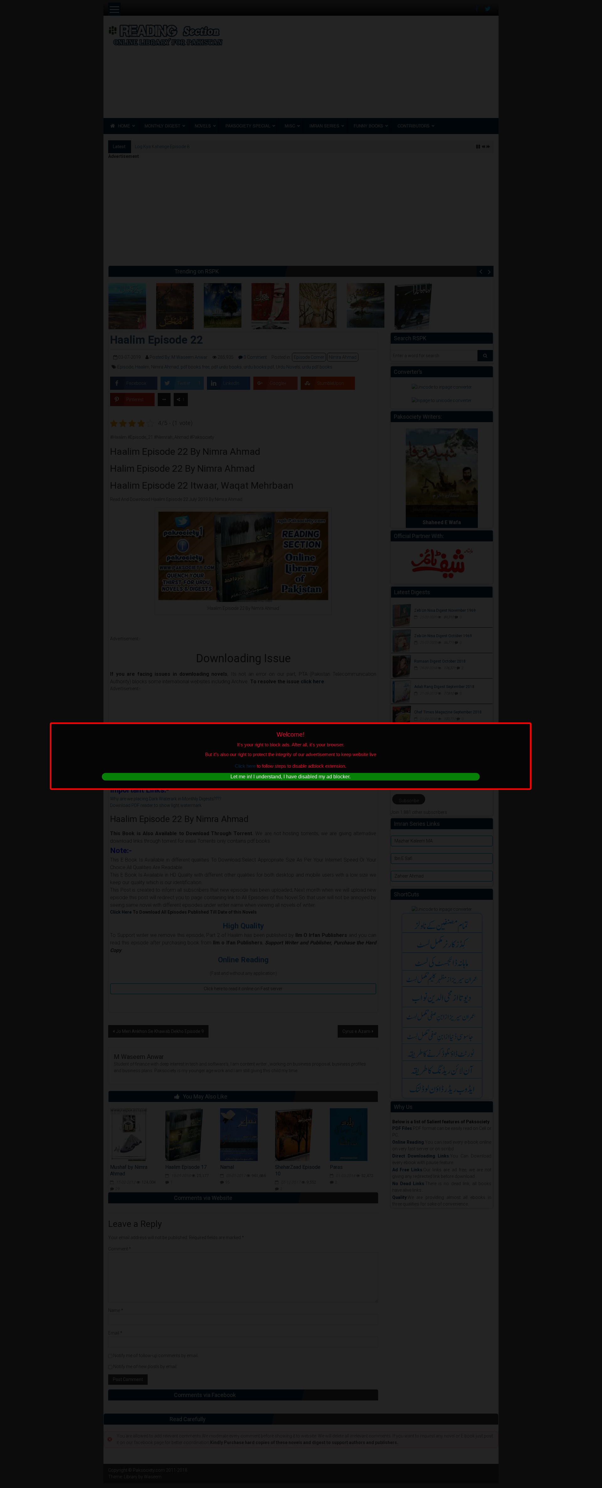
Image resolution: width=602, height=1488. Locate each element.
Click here (245, 766)
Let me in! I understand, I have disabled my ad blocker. (290, 776)
